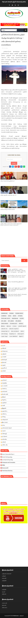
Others (20, 315)
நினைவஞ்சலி (21, 333)
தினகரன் (4, 605)
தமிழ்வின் (4, 580)
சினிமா (22, 331)
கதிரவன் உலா (4, 328)
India (9, 315)
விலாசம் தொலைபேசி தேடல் (8, 454)
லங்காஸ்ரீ (4, 578)
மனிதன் (4, 576)
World (21, 323)
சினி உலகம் (4, 607)
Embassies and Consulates (8, 462)
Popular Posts (5, 318)
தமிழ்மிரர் (4, 589)
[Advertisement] (14, 242)
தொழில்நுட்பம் (12, 333)
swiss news (4, 323)
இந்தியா (3, 326)
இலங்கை (9, 326)
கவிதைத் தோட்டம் (5, 331)
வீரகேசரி (4, 594)
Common (3, 315)
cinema (11, 313)
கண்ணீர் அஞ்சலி (22, 326)
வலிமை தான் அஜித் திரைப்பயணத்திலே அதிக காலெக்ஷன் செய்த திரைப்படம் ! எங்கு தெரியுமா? (17, 289)
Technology (13, 323)
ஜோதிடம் (21, 336)
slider (22, 318)
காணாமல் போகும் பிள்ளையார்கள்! (8, 209)
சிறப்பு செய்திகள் (15, 331)
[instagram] (18, 5)
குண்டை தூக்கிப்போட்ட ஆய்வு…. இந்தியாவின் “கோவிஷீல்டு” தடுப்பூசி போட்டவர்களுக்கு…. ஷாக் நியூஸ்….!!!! (17, 271)
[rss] (15, 5)
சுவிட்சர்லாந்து (4, 333)
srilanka (18, 321)
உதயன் (3, 591)
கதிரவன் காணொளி (6, 573)
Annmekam (4, 313)
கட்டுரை (14, 326)
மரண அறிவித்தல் (13, 336)
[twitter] (12, 5)
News (14, 315)
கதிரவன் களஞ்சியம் (13, 328)
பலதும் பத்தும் (4, 336)
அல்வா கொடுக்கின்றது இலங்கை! (8, 180)
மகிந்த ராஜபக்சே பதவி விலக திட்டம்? (8, 195)
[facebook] (9, 5)
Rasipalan (15, 318)
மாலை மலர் (4, 603)
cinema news (19, 313)
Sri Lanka (6, 48)
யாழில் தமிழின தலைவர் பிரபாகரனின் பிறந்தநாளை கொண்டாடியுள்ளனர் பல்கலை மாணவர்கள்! (11, 224)
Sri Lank (3, 321)
